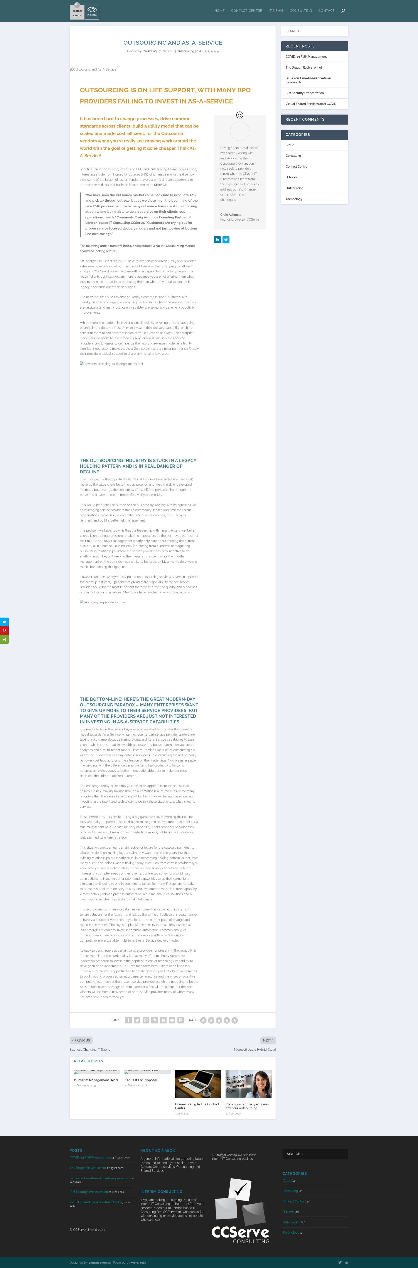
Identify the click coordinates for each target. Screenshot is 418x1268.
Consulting (301, 10)
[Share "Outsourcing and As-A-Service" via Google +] (146, 1020)
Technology (294, 199)
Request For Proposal (141, 1080)
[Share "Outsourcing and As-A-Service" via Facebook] (128, 1020)
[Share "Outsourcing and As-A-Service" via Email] (172, 1020)
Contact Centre (246, 10)
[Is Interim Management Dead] (97, 1072)
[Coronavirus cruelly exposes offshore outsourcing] (249, 1084)
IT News (276, 10)
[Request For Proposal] (148, 1072)
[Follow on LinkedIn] (217, 239)
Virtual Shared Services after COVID (311, 104)
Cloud (290, 145)
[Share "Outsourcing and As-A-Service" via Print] (180, 1020)
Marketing (150, 51)
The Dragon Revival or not (304, 67)
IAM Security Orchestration (305, 93)
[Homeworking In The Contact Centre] (198, 1084)
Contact (327, 10)
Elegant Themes (100, 1262)
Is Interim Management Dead (96, 1080)
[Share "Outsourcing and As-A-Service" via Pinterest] (154, 1020)
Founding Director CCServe (239, 219)
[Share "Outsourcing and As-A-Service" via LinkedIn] (163, 1020)
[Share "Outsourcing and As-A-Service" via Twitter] (137, 1020)
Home (220, 10)
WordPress (138, 1262)
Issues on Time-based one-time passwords (100, 1178)
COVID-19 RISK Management (306, 56)
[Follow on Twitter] (225, 239)
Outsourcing (185, 51)
